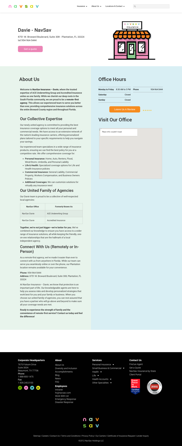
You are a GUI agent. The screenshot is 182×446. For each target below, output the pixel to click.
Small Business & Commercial (106, 368)
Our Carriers (101, 436)
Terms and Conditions (70, 436)
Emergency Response (65, 399)
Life (94, 375)
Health (95, 371)
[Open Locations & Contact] (124, 6)
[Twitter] (32, 388)
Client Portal (135, 374)
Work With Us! (62, 396)
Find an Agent (136, 364)
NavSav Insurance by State (142, 371)
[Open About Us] (101, 6)
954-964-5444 (34, 272)
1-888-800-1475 (25, 376)
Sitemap (36, 436)
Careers (45, 436)
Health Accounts (100, 379)
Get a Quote (135, 367)
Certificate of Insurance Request (121, 436)
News (58, 378)
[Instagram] (26, 388)
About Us (59, 365)
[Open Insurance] (87, 6)
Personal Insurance (101, 364)
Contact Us (55, 436)
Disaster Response (64, 402)
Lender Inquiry (142, 436)
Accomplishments (64, 371)
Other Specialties (100, 382)
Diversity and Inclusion (66, 368)
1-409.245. (23, 382)
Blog (57, 375)
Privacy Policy (88, 436)
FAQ (57, 382)
